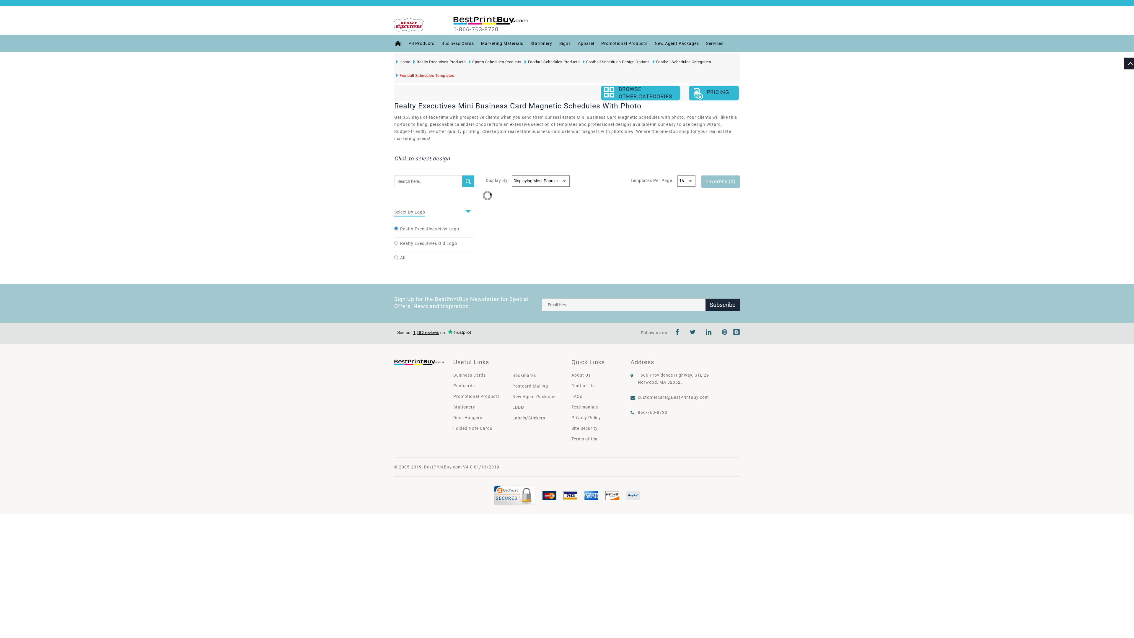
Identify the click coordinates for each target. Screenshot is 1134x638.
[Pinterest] (724, 333)
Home (405, 62)
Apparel (586, 43)
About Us (581, 375)
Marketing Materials (502, 43)
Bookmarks (524, 375)
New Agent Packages (677, 43)
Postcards (464, 385)
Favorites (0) (721, 181)
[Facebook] (677, 333)
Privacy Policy (586, 417)
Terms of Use (585, 439)
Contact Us (583, 385)
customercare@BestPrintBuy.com (673, 397)
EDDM (518, 407)
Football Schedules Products (554, 62)
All (402, 257)
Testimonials (584, 407)
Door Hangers (467, 417)
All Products (421, 43)
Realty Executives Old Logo (428, 243)
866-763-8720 (652, 412)
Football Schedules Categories (683, 62)
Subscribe (723, 304)
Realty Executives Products (441, 62)
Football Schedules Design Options (618, 62)
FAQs (576, 396)
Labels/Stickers (528, 418)
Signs (565, 43)
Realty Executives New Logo (429, 229)
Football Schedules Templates (427, 75)
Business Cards (457, 43)
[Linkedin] (708, 333)
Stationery (541, 43)
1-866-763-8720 (475, 29)
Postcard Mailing (530, 386)
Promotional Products (624, 43)
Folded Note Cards (472, 428)
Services (715, 43)
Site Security (584, 428)
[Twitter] (692, 333)
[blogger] (736, 333)
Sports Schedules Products (497, 62)
